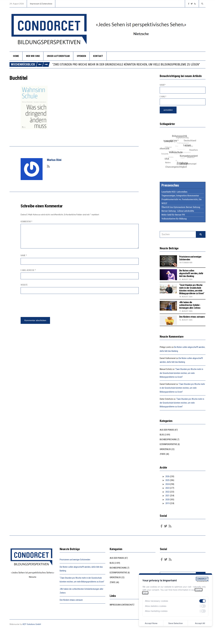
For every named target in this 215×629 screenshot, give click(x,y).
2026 (167, 476)
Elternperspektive (168, 444)
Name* (163, 85)
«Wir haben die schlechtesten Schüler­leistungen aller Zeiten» (190, 305)
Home (16, 56)
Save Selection (175, 623)
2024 (167, 484)
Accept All (200, 623)
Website (24, 285)
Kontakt (98, 56)
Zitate (162, 454)
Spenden (81, 56)
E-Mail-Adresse (28, 270)
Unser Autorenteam (58, 56)
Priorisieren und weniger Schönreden (75, 559)
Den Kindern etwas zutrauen (192, 316)
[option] (128, 64)
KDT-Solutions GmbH (32, 624)
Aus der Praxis (167, 430)
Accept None (151, 623)
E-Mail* (163, 96)
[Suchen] (200, 234)
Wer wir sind (33, 56)
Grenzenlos (165, 449)
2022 (167, 492)
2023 (167, 488)
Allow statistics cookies (155, 606)
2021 (167, 495)
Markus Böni (54, 160)
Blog (162, 434)
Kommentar (26, 221)
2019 (167, 503)
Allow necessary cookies (156, 601)
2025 (167, 480)
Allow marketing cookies (156, 611)
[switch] (202, 601)
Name (24, 255)
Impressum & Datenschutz (41, 3)
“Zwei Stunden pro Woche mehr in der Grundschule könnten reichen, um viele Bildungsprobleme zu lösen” (126, 64)
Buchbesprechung (168, 439)
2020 (167, 499)
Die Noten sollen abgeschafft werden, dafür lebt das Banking (191, 273)
